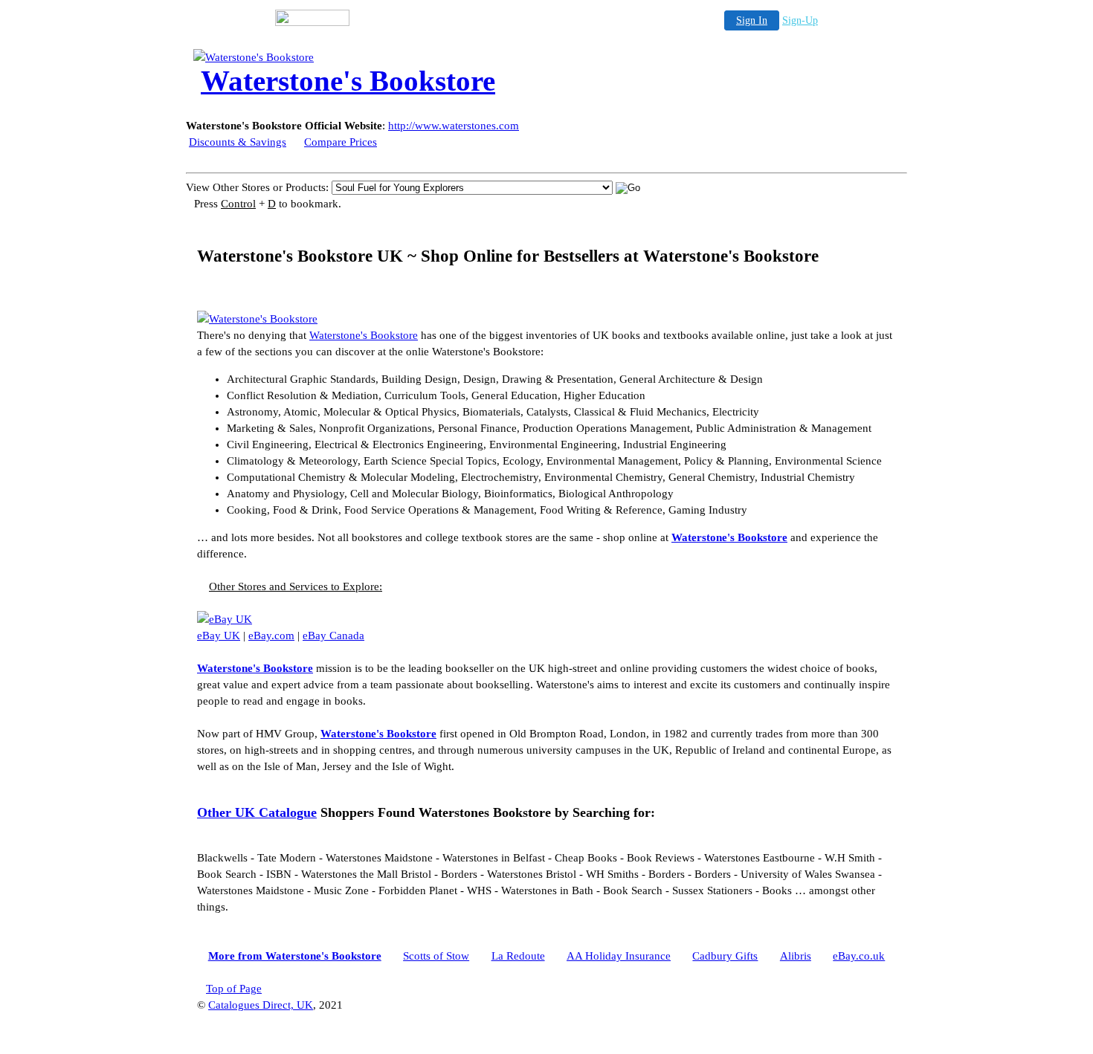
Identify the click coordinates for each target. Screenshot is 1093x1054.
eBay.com (271, 635)
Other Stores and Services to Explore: (295, 586)
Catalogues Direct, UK (260, 1005)
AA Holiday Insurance (619, 956)
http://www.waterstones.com (453, 126)
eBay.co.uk (859, 956)
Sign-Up (800, 20)
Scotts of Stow (436, 956)
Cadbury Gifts (725, 956)
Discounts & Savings (237, 142)
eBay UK (218, 635)
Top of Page (234, 989)
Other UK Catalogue (257, 812)
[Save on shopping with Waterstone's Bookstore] (257, 319)
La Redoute (518, 956)
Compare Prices (340, 142)
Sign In (751, 20)
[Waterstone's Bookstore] (312, 57)
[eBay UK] (224, 619)
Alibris (795, 956)
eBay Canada (333, 635)
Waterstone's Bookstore (363, 335)
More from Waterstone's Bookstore (294, 956)
